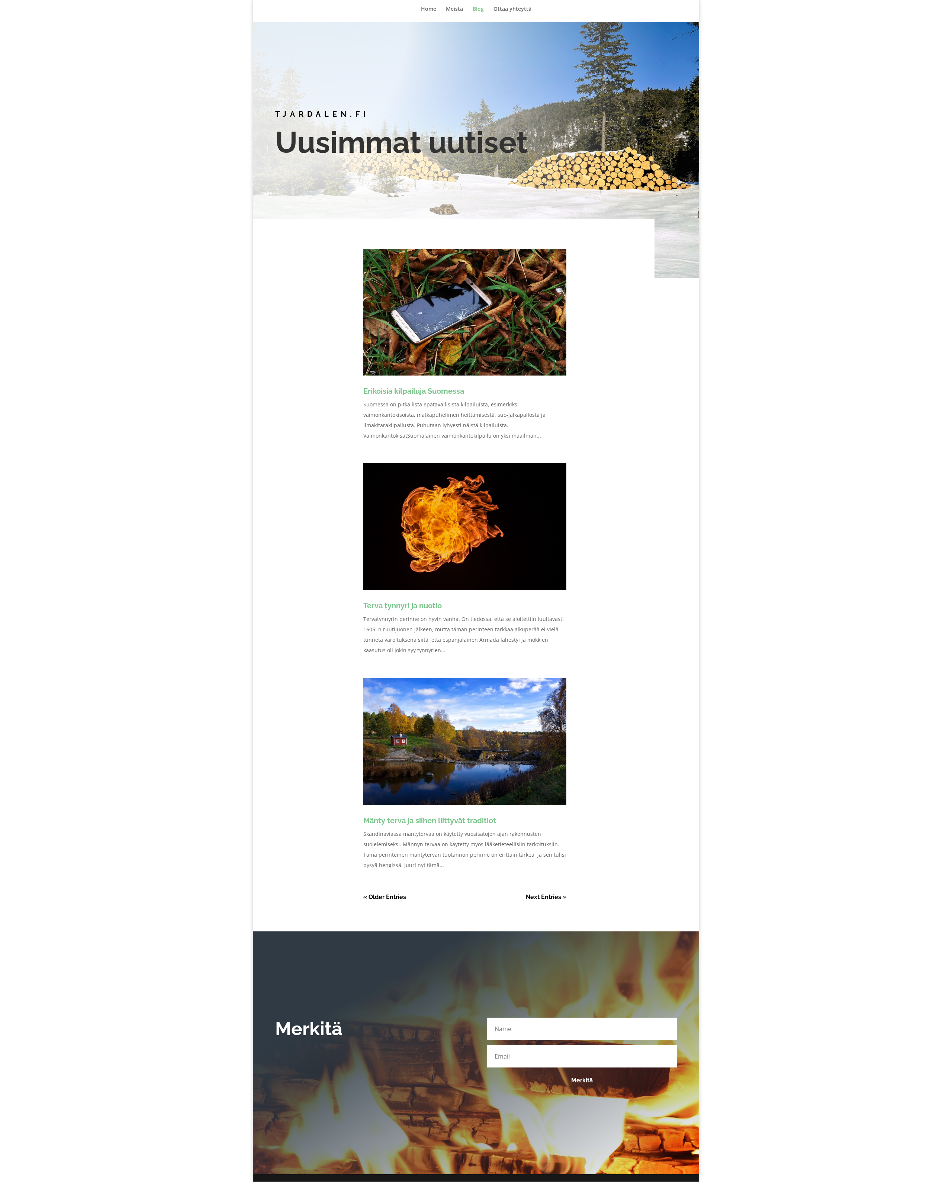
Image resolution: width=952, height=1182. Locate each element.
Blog (478, 9)
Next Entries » (546, 897)
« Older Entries (384, 897)
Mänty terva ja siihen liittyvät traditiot (429, 820)
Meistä (454, 9)
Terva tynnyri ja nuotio (402, 605)
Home (428, 9)
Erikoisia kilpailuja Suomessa (413, 391)
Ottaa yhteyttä (512, 9)
